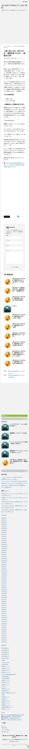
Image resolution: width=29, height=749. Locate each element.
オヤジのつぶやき (5, 662)
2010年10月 (4, 621)
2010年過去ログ (5, 650)
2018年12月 (4, 544)
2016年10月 (4, 558)
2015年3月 (4, 566)
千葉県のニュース (5, 668)
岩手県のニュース (5, 682)
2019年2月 (4, 540)
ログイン (3, 725)
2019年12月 (4, 524)
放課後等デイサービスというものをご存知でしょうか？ (14, 483)
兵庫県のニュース (5, 666)
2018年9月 (4, 550)
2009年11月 (4, 641)
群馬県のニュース (5, 702)
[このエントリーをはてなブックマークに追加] (18, 216)
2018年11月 (4, 546)
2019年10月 (4, 528)
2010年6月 (4, 629)
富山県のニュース (5, 672)
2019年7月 (4, 534)
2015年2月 (4, 568)
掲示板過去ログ (5, 690)
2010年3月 (4, 633)
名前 (7, 235)
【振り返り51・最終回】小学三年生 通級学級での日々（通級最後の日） (18, 289)
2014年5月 (4, 583)
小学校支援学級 (5, 676)
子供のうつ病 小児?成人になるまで (12, 719)
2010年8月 (4, 625)
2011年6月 (3, 605)
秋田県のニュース (5, 700)
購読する (5, 415)
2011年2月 (3, 613)
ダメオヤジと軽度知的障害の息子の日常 (13, 715)
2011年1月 (3, 615)
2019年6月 (4, 536)
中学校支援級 (4, 664)
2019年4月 (4, 538)
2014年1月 (4, 587)
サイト (7, 245)
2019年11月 (4, 526)
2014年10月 (4, 574)
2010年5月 (4, 631)
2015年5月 (4, 564)
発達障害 (17, 165)
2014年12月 (4, 570)
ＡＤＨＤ (13, 166)
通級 (9, 166)
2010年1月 (4, 637)
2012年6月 (4, 595)
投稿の (4, 727)
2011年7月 (3, 603)
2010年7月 (4, 627)
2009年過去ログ (5, 648)
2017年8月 (4, 556)
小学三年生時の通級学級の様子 (14, 163)
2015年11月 (4, 560)
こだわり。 (15, 306)
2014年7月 (4, 579)
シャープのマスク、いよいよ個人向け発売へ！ (12, 477)
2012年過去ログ (5, 654)
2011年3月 (3, 611)
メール (8, 240)
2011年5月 (3, 607)
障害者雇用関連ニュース (7, 707)
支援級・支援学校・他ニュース (8, 692)
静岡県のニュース (5, 709)
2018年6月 (4, 554)
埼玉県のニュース (5, 670)
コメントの (5, 729)
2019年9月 (4, 530)
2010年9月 (4, 623)
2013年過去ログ (5, 656)
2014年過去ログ (5, 658)
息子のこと (4, 686)
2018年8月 (4, 552)
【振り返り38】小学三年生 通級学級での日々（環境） (18, 325)
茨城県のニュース (5, 705)
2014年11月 (4, 572)
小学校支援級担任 (5, 678)
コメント (8, 250)
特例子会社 (4, 698)
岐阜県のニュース (5, 680)
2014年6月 (4, 581)
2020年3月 (4, 520)
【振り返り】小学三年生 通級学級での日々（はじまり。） (19, 334)
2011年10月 (4, 597)
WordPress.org (5, 731)
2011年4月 (3, 609)
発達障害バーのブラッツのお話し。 (9, 479)
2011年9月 (3, 599)
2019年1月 (4, 542)
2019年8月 (4, 532)
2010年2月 (4, 635)
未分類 (3, 694)
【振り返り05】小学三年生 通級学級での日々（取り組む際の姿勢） (18, 298)
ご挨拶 (3, 660)
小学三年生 (12, 165)
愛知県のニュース (5, 688)
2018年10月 (4, 548)
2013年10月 (4, 593)
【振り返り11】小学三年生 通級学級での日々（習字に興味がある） (18, 362)
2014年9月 (4, 576)
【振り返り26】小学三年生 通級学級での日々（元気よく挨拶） (18, 316)
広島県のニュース (5, 684)
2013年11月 (4, 591)
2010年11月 (4, 619)
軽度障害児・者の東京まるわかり (11, 718)
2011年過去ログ (5, 652)
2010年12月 (4, 617)
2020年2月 (4, 522)
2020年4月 (4, 518)
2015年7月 (4, 562)
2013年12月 (4, 589)
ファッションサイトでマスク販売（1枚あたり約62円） (14, 481)
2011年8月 (3, 601)
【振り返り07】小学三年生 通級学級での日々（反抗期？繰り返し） (18, 343)
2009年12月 (4, 639)
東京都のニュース (5, 696)
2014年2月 (4, 585)
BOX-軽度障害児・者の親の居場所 (11, 716)
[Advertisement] (14, 28)
